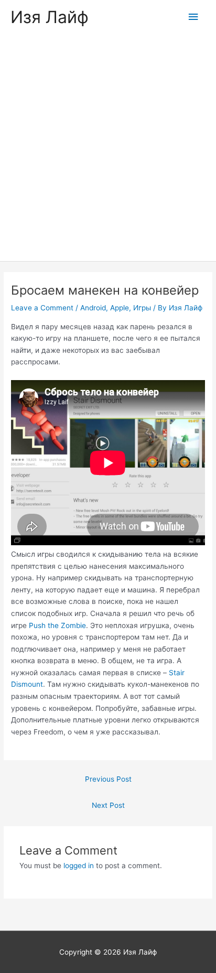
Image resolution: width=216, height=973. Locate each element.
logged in (78, 865)
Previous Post (108, 779)
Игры (142, 308)
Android (93, 308)
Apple (119, 308)
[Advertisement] (108, 148)
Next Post (108, 805)
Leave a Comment (42, 308)
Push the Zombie (57, 625)
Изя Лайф (49, 17)
